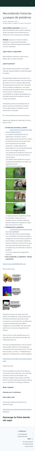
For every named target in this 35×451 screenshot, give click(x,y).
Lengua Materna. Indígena (10, 23)
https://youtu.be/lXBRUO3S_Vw (14, 264)
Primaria (21, 23)
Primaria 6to (27, 23)
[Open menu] (31, 3)
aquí (9, 420)
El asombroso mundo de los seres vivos (28, 442)
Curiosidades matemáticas (22, 434)
